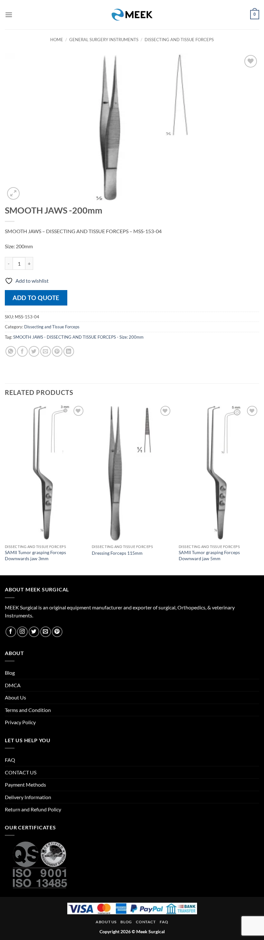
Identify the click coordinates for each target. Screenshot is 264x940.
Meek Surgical (150, 931)
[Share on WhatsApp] (10, 351)
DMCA (13, 685)
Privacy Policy (20, 722)
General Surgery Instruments (103, 39)
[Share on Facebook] (22, 351)
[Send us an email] (45, 631)
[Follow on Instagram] (22, 631)
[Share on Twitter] (34, 351)
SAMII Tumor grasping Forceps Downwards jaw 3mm (35, 555)
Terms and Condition (28, 710)
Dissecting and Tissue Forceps (179, 39)
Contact (146, 921)
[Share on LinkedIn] (68, 351)
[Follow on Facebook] (10, 631)
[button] (9, 15)
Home (56, 39)
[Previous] (5, 489)
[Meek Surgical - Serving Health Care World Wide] (132, 14)
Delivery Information (28, 797)
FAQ (10, 760)
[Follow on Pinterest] (57, 631)
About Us (15, 697)
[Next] (259, 489)
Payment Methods (25, 784)
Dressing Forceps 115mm (117, 553)
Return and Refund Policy (33, 809)
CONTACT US (20, 772)
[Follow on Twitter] (34, 631)
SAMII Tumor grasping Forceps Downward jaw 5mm (209, 555)
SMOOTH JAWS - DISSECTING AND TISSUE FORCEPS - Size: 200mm (78, 337)
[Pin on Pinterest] (57, 351)
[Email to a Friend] (45, 351)
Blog (10, 673)
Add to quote (36, 297)
